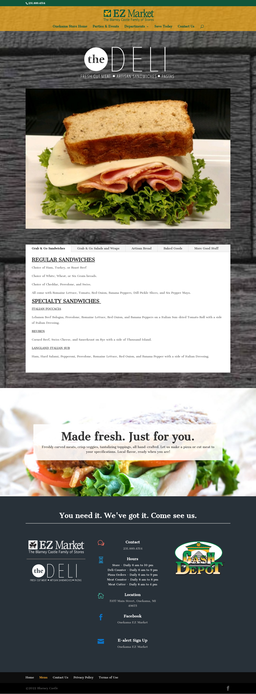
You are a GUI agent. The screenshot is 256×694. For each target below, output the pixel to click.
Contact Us (186, 26)
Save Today (163, 26)
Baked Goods (173, 248)
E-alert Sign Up (132, 640)
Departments (134, 26)
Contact (133, 542)
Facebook (133, 616)
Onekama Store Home (70, 26)
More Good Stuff (206, 248)
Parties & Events (106, 26)
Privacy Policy (83, 677)
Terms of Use (108, 677)
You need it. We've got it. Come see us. (128, 515)
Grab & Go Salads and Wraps (98, 248)
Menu (43, 677)
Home (30, 677)
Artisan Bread (141, 248)
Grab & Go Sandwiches (48, 248)
